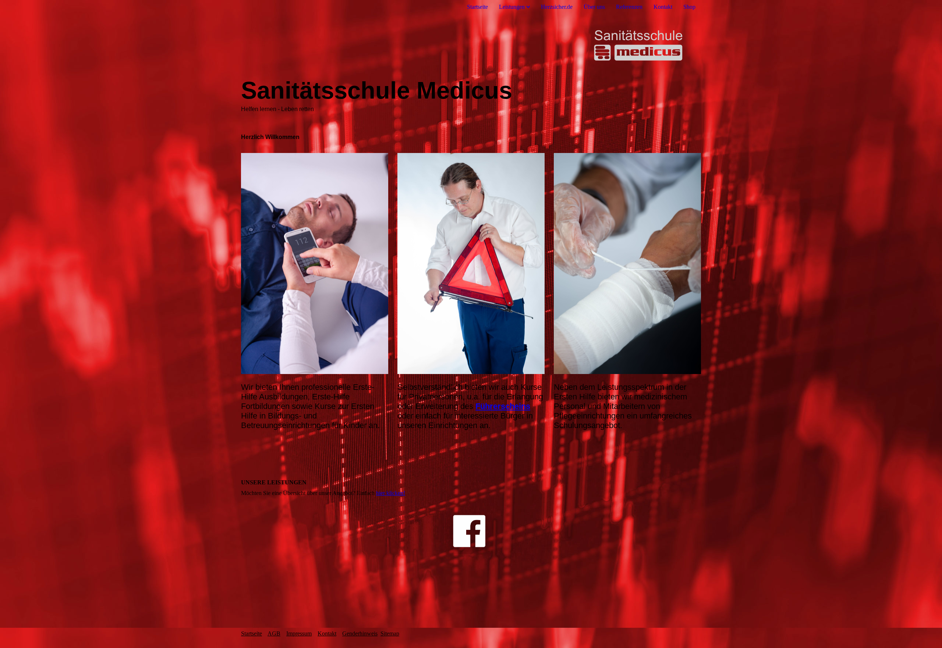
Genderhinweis (360, 633)
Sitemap (389, 633)
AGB (274, 633)
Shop (689, 7)
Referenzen (629, 7)
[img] (471, 45)
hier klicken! (390, 493)
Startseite (477, 7)
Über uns (594, 7)
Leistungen (512, 7)
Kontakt (663, 7)
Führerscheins (502, 406)
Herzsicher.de (557, 7)
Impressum (299, 633)
